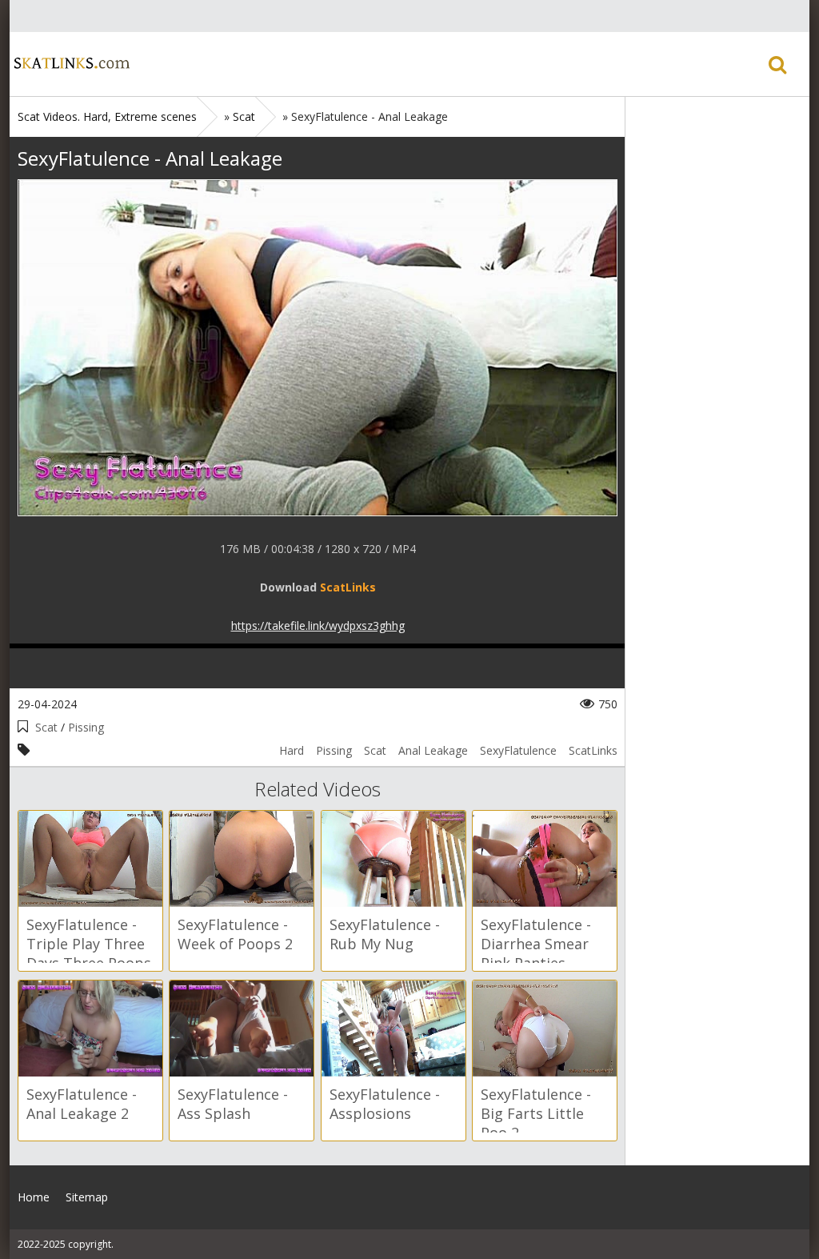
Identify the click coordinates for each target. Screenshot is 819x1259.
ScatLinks (593, 750)
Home (70, 64)
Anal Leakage (433, 750)
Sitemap (87, 1197)
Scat (46, 727)
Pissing (86, 727)
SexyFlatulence (518, 750)
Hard (291, 750)
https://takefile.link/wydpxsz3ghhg (318, 625)
